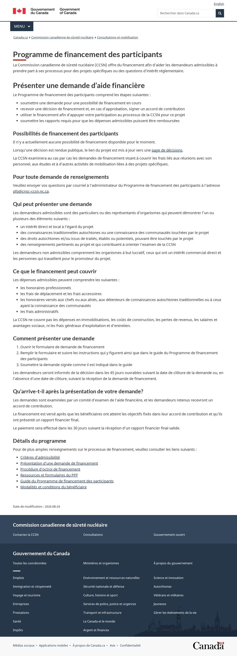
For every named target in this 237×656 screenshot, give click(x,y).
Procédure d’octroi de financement (50, 469)
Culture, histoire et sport (100, 595)
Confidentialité (130, 645)
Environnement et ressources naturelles (111, 578)
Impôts (18, 630)
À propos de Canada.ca (89, 645)
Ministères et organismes (101, 563)
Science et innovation (168, 578)
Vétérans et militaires (168, 595)
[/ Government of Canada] (46, 11)
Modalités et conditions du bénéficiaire (53, 486)
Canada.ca (20, 37)
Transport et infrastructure (102, 613)
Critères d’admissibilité (40, 457)
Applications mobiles (53, 645)
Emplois (18, 578)
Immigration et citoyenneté (32, 586)
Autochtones (163, 586)
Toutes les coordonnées (29, 563)
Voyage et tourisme (26, 595)
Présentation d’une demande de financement (59, 463)
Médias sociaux (23, 645)
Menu (23, 26)
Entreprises (21, 604)
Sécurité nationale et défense (103, 586)
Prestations (21, 613)
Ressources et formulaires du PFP (49, 475)
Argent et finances (96, 630)
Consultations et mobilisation (117, 37)
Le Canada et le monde (99, 621)
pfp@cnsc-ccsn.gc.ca (31, 191)
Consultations (93, 535)
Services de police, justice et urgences (109, 604)
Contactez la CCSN (26, 535)
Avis (112, 645)
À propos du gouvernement (173, 563)
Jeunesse (160, 604)
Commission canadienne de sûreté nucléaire (62, 37)
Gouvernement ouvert (169, 535)
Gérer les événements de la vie (175, 613)
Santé (17, 621)
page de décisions (167, 150)
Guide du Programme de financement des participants (67, 481)
